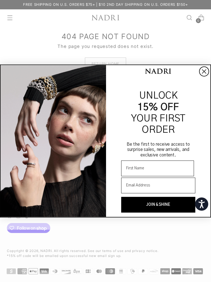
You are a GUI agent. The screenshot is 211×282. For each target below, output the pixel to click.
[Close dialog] (204, 71)
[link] (158, 71)
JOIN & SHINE (158, 205)
